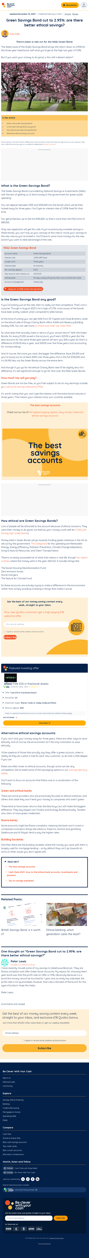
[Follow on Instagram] (28, 1179)
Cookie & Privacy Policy (56, 1238)
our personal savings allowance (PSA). (23, 386)
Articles (68, 14)
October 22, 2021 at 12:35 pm (23, 965)
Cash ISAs (7, 1134)
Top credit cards (10, 1146)
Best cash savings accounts (15, 1142)
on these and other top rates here (53, 325)
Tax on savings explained (21, 880)
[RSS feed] (37, 1179)
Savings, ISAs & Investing (13, 1100)
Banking (6, 1104)
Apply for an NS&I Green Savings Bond (25, 289)
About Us (7, 1078)
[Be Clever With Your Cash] (8, 5)
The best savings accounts (45, 405)
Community (8, 1086)
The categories (39, 543)
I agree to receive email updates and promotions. (45, 1040)
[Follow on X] (23, 1179)
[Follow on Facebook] (33, 1179)
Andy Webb (15, 34)
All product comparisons (13, 1154)
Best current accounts (12, 1150)
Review (75, 14)
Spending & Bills (9, 1116)
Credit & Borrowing (11, 1108)
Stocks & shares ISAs (12, 1138)
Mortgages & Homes (11, 1112)
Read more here (50, 144)
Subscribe (60, 1218)
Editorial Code (9, 1082)
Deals (5, 1120)
